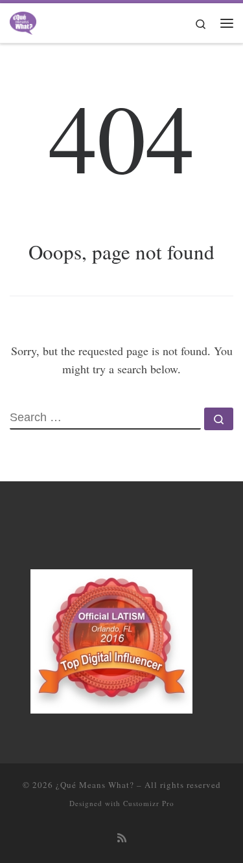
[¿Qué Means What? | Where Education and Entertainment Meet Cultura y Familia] (23, 20)
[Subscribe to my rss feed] (121, 838)
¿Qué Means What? (95, 785)
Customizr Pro (148, 803)
